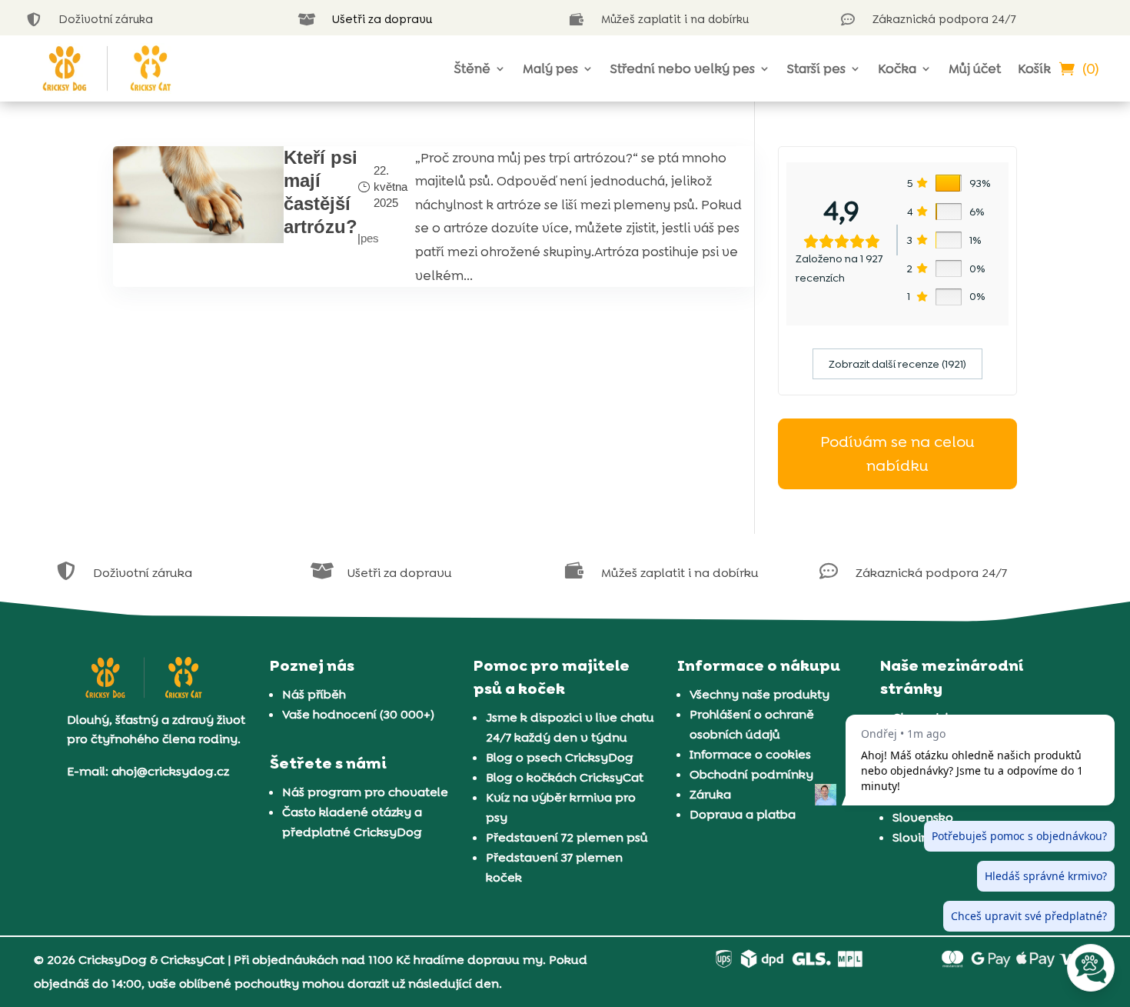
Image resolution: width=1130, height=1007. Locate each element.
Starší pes (816, 68)
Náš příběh (314, 694)
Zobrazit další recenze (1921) (897, 364)
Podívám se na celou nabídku (897, 453)
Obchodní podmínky (751, 774)
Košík (1034, 68)
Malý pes (550, 68)
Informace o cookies (750, 754)
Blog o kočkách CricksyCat (564, 777)
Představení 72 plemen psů (567, 837)
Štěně (472, 68)
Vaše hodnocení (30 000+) (358, 714)
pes (370, 238)
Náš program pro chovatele (365, 792)
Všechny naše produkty (759, 694)
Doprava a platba (743, 814)
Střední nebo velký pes (682, 68)
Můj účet (975, 68)
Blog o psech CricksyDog (559, 757)
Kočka (897, 68)
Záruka (710, 794)
